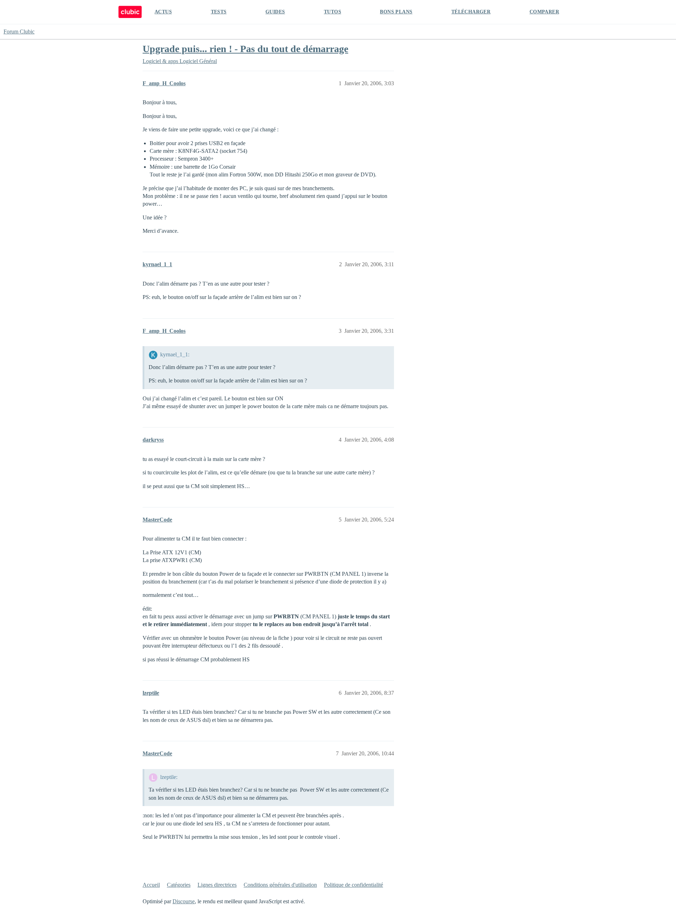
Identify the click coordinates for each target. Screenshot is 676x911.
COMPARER (544, 11)
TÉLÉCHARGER (470, 11)
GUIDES (275, 11)
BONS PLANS (396, 11)
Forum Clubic (19, 32)
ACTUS (163, 11)
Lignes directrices (217, 885)
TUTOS (332, 11)
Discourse (184, 901)
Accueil (151, 885)
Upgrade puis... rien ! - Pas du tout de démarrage (245, 48)
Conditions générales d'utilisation (280, 885)
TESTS (219, 11)
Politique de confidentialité (353, 885)
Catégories (178, 885)
